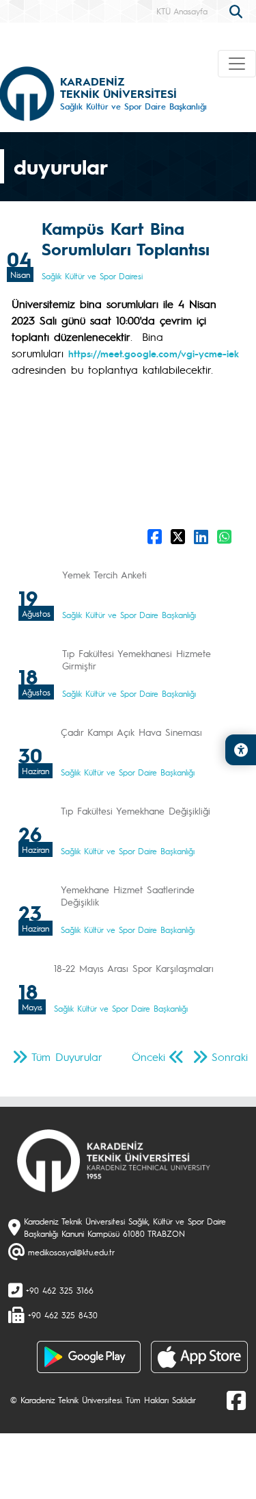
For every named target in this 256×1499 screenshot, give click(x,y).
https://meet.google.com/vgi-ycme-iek (153, 353)
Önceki (148, 1056)
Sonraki (230, 1056)
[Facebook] (236, 1399)
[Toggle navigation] (237, 63)
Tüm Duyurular (66, 1056)
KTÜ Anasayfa (182, 10)
